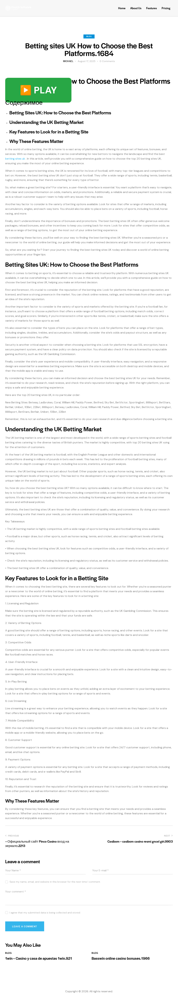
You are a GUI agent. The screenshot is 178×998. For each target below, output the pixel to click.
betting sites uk (15, 158)
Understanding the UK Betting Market (46, 122)
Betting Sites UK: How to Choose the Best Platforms (60, 112)
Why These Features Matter (36, 141)
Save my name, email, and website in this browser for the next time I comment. (55, 881)
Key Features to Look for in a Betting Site (48, 131)
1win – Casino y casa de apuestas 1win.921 (38, 958)
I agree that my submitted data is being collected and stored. (45, 912)
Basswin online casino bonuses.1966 (121, 958)
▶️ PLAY (38, 90)
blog (89, 36)
